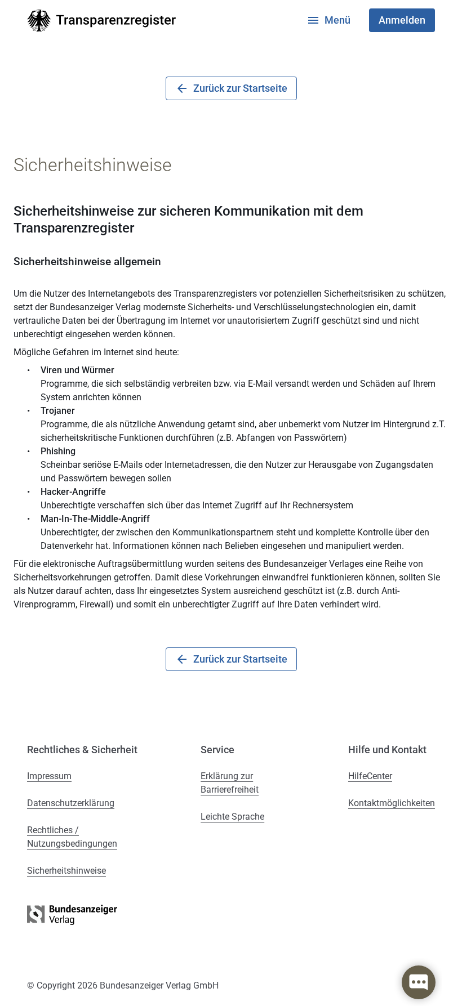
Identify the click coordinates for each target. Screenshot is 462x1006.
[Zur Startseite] (101, 20)
